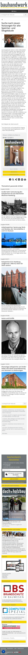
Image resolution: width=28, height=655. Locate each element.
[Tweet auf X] (13, 180)
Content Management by (7, 652)
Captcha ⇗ (19, 476)
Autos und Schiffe (7, 318)
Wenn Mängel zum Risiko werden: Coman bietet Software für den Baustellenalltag (13, 420)
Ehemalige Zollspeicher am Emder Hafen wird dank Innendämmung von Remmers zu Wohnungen (13, 368)
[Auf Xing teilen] (16, 180)
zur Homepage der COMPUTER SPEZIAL (12, 618)
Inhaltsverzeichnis (14, 174)
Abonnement (14, 172)
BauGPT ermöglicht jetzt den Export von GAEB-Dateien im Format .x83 (14, 415)
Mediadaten (5, 575)
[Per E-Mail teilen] (22, 179)
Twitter (17, 551)
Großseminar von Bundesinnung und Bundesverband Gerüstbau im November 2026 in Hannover (13, 411)
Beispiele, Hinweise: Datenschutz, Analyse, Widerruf (13, 482)
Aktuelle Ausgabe (6, 573)
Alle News (4, 433)
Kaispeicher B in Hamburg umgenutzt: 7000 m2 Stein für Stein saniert (12, 263)
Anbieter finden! (14, 641)
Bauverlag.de (4, 653)
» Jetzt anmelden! (14, 479)
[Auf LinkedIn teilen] (19, 180)
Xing (14, 551)
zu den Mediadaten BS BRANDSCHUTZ (11, 600)
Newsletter (3, 648)
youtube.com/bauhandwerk (9, 541)
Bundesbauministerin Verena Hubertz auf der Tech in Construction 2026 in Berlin (13, 429)
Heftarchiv (4, 577)
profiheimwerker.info (14, 550)
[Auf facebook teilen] (10, 180)
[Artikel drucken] (25, 179)
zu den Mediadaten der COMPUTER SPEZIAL (13, 617)
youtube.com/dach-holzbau (9, 543)
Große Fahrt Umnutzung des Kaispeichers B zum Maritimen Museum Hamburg (12, 193)
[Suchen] (25, 15)
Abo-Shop (4, 576)
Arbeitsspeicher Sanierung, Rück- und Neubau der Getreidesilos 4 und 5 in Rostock (13, 229)
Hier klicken (16, 475)
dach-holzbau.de (12, 546)
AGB (15, 648)
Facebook (4, 553)
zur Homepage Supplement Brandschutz (12, 601)
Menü (14, 11)
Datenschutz (20, 648)
